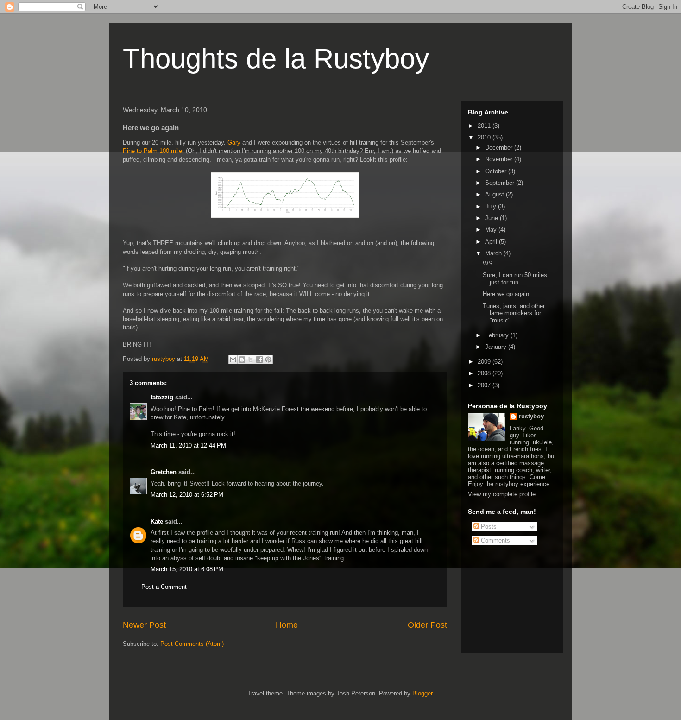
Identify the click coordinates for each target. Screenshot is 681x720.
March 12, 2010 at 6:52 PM (187, 494)
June (492, 218)
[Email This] (233, 359)
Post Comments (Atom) (192, 643)
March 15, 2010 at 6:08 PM (187, 569)
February (498, 335)
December (499, 147)
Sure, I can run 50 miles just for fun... (515, 279)
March (494, 253)
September (500, 182)
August (495, 194)
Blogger (422, 693)
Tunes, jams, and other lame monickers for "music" (514, 313)
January (496, 346)
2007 (485, 385)
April (492, 241)
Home (287, 625)
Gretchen (164, 471)
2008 (485, 373)
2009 (485, 361)
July (491, 206)
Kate (157, 521)
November (499, 159)
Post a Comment (164, 586)
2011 (485, 125)
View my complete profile (502, 494)
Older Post (427, 625)
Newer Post (144, 625)
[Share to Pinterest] (268, 359)
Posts (488, 526)
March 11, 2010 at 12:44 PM (188, 445)
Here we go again (506, 294)
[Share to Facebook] (259, 359)
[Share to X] (250, 359)
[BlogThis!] (241, 359)
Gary (233, 142)
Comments (494, 540)
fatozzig (162, 397)
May (491, 229)
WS (487, 263)
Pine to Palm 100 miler (153, 150)
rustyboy (531, 416)
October (496, 171)
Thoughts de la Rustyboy (276, 58)
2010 (485, 137)
